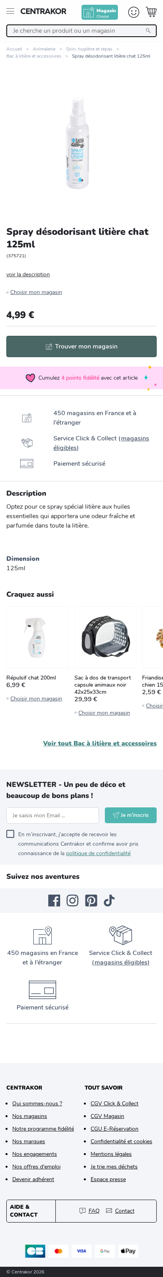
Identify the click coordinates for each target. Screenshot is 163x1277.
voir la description (28, 274)
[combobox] (81, 30)
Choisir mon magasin (36, 292)
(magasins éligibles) (121, 962)
